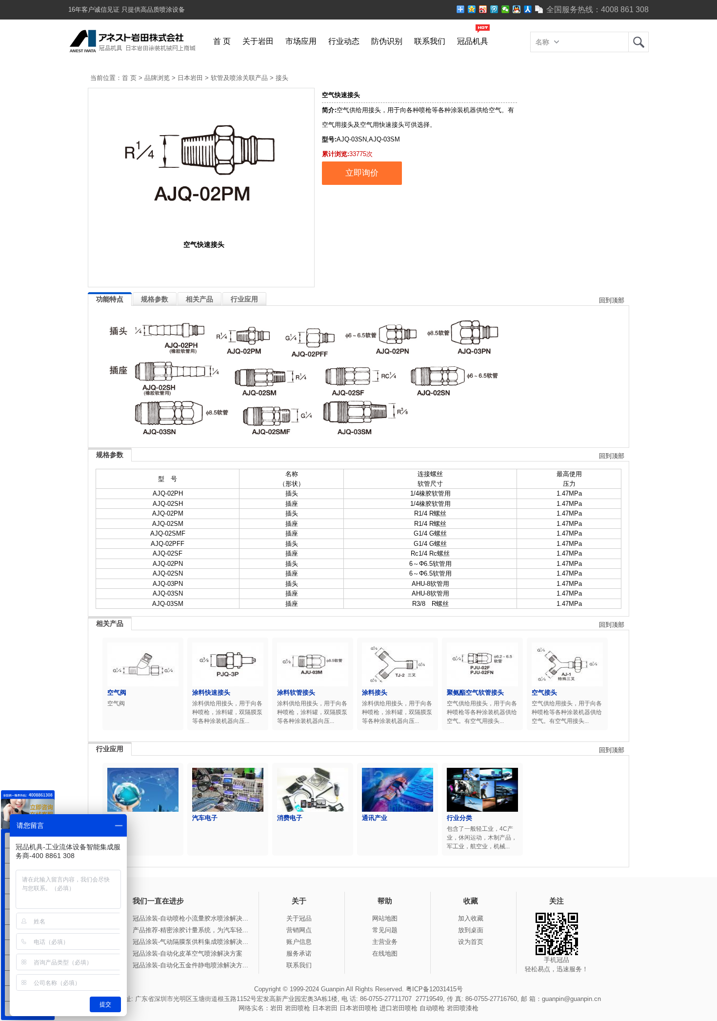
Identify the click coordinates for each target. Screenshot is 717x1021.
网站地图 (385, 918)
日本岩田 (190, 77)
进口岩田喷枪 (398, 1008)
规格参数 (154, 299)
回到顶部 (611, 300)
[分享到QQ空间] (472, 9)
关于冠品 (299, 918)
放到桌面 (470, 930)
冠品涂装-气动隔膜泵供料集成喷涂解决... (190, 941)
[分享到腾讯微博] (494, 9)
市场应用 (301, 41)
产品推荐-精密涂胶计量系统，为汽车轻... (190, 930)
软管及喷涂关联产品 (239, 77)
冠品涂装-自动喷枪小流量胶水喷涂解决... (190, 918)
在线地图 (385, 953)
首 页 (222, 41)
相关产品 (199, 299)
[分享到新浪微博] (483, 9)
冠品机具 (472, 41)
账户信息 (299, 941)
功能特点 (109, 299)
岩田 (638, 42)
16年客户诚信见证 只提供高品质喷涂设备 (126, 9)
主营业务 (385, 941)
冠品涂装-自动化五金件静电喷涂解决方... (190, 965)
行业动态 (343, 41)
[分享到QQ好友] (517, 9)
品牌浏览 (157, 77)
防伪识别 (386, 41)
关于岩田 (258, 41)
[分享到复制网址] (539, 9)
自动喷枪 (432, 1008)
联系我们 (429, 41)
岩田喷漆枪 (462, 1008)
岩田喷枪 (297, 1008)
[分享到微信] (505, 9)
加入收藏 (470, 918)
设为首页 (470, 941)
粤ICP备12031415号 (434, 989)
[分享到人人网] (528, 9)
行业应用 (244, 299)
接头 (282, 77)
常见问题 (385, 930)
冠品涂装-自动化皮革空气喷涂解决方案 (187, 953)
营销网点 (299, 930)
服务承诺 (299, 953)
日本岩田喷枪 (358, 1008)
